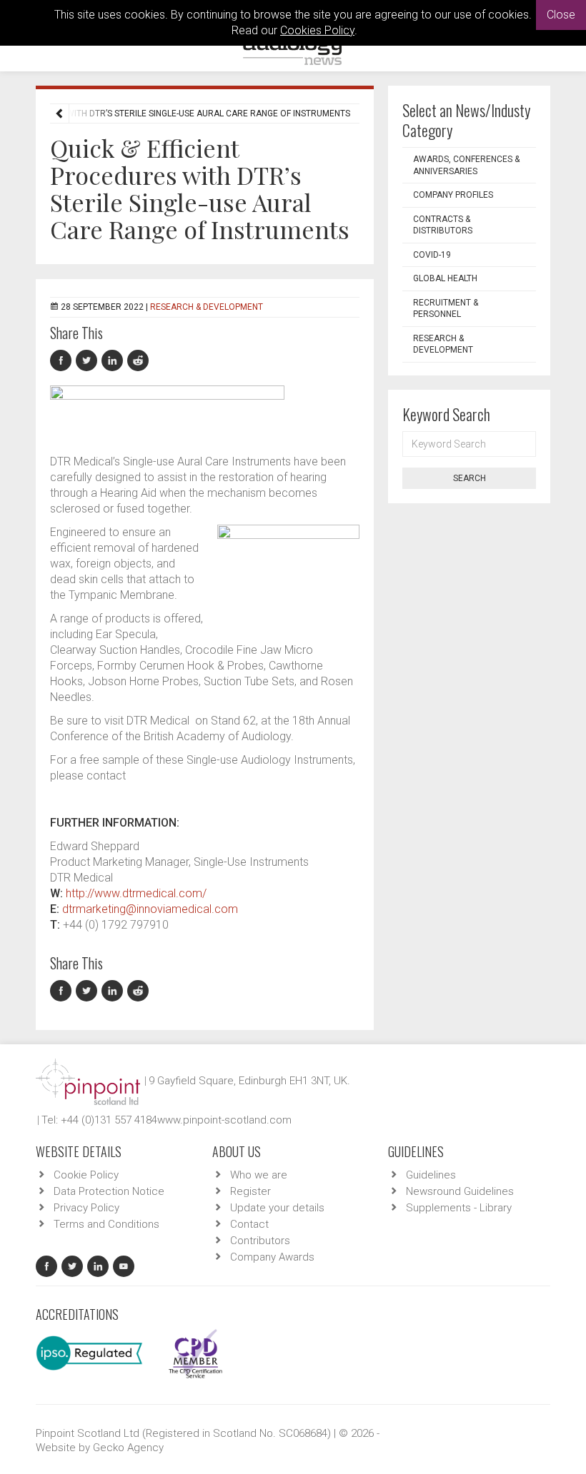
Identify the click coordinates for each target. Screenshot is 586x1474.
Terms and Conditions (106, 1224)
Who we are (258, 1174)
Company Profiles (453, 195)
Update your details (277, 1207)
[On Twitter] (88, 361)
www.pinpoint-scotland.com (224, 1120)
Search (469, 478)
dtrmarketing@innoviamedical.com (150, 909)
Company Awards (272, 1257)
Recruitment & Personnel (445, 309)
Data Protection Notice (109, 1191)
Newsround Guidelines (460, 1191)
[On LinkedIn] (114, 361)
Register (250, 1191)
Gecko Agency (128, 1447)
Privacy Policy (86, 1207)
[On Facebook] (63, 361)
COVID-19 (432, 255)
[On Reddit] (138, 361)
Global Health (445, 278)
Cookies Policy (317, 30)
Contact (249, 1224)
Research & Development (206, 307)
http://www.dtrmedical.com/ (136, 893)
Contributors (260, 1240)
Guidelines (431, 1174)
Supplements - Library (459, 1207)
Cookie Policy (86, 1174)
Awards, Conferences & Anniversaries (466, 165)
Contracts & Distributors (442, 225)
